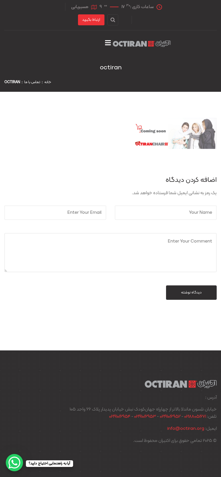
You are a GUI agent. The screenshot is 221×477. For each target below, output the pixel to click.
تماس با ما (32, 82)
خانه (47, 82)
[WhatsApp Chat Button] (14, 462)
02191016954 (119, 416)
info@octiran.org (185, 428)
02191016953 (145, 416)
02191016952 (170, 416)
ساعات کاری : (127, 6)
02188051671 (195, 416)
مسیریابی (79, 6)
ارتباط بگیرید (91, 20)
